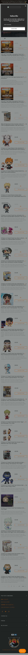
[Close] (25, 6)
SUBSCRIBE (14, 29)
